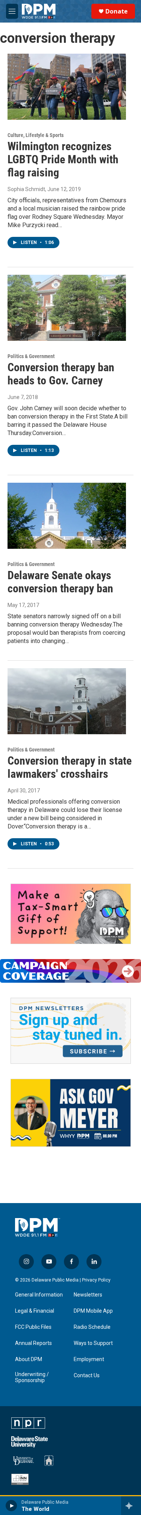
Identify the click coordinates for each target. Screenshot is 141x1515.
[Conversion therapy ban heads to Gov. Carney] (67, 308)
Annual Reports (33, 1343)
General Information (39, 1295)
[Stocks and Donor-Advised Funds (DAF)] (70, 914)
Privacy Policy (96, 1280)
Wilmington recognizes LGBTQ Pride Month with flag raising (63, 159)
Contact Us (87, 1375)
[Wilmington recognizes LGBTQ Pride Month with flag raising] (67, 87)
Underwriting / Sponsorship (32, 1377)
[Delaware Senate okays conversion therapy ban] (67, 516)
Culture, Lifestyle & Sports (36, 135)
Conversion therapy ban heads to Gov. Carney (61, 374)
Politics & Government (31, 356)
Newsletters (88, 1295)
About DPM (28, 1359)
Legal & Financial (34, 1311)
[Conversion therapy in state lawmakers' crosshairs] (67, 701)
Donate (116, 11)
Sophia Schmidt (26, 189)
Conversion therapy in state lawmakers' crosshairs (70, 767)
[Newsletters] (70, 1030)
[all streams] (131, 1505)
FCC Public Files (33, 1327)
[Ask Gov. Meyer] (70, 1112)
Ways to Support (93, 1343)
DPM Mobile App (93, 1311)
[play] (11, 1505)
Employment (89, 1359)
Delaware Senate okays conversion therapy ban (60, 582)
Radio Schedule (92, 1327)
